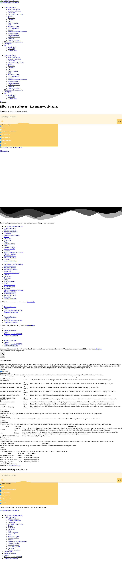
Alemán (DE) (12, 47)
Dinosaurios (11, 18)
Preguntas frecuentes (10, 307)
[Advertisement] (57, 167)
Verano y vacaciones (14, 40)
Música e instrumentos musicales (17, 31)
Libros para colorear (10, 7)
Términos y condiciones (11, 312)
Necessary (5, 371)
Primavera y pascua (13, 35)
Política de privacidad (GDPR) (13, 310)
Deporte (10, 16)
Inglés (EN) (11, 49)
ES (5, 45)
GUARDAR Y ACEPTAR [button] (8, 464)
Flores (9, 21)
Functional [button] (3, 410)
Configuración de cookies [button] (7, 350)
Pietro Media (31, 302)
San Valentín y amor (14, 37)
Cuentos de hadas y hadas (15, 14)
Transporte (11, 38)
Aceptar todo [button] (20, 350)
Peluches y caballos (13, 33)
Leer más (99, 349)
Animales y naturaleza (14, 11)
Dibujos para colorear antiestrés (13, 42)
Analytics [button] (3, 420)
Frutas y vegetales (13, 23)
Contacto (6, 308)
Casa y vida (11, 12)
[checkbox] (9, 127)
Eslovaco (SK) (12, 50)
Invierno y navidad (13, 28)
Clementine (4, 151)
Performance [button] (4, 415)
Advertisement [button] (4, 438)
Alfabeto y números (14, 9)
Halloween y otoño (13, 26)
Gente (9, 25)
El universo (11, 19)
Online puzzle (8, 43)
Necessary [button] (3, 369)
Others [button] (2, 447)
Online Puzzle (8, 551)
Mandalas (10, 30)
